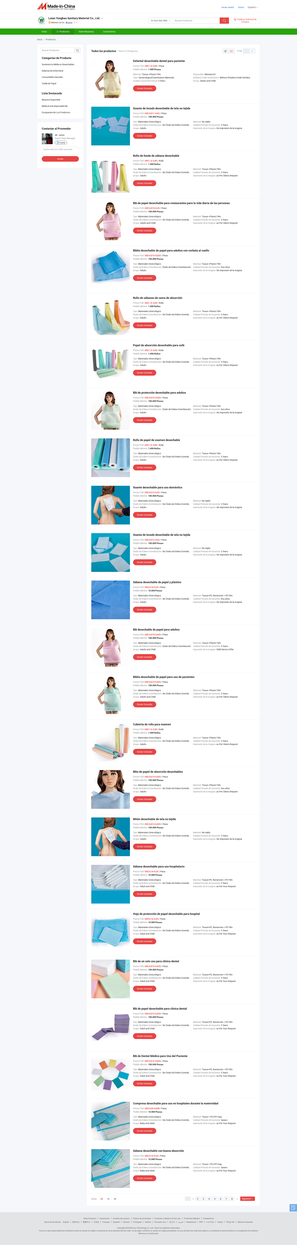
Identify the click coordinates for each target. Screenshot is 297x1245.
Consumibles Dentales (52, 77)
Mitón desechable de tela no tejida (154, 819)
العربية (180, 1222)
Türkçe (220, 1222)
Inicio (44, 31)
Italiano (148, 1222)
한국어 (172, 1222)
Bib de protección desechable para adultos (159, 392)
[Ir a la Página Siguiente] (252, 51)
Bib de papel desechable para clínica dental (160, 1008)
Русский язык (160, 1222)
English (66, 1222)
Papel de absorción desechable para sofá (158, 345)
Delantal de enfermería (52, 70)
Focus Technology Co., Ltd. (142, 1228)
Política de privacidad (142, 1218)
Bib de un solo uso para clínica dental (156, 961)
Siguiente (246, 1198)
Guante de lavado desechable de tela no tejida (161, 108)
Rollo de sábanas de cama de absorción (157, 297)
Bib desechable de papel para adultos (156, 629)
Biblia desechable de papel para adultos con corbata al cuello (171, 250)
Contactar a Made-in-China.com (167, 1218)
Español (116, 1222)
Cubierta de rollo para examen (152, 724)
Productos (64, 31)
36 (108, 1198)
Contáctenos (109, 31)
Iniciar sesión (228, 7)
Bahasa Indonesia (245, 1222)
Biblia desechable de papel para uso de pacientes (163, 677)
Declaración (105, 1218)
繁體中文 (86, 1222)
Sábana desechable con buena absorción (158, 1150)
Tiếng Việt (230, 1222)
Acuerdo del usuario (121, 1218)
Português (137, 1222)
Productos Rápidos (192, 1218)
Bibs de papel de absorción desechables (158, 771)
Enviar (60, 158)
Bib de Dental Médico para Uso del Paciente (160, 1056)
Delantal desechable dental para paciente (159, 61)
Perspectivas (208, 1218)
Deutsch (126, 1222)
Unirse (241, 7)
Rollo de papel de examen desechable (156, 440)
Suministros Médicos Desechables (58, 64)
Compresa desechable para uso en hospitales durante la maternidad (175, 1103)
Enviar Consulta (144, 88)
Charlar (62, 142)
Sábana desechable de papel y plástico (157, 582)
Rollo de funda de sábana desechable (156, 155)
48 (115, 1198)
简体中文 (76, 1222)
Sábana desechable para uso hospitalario (159, 866)
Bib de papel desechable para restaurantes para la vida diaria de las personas (181, 203)
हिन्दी (201, 1222)
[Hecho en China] (57, 6)
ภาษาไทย (210, 1222)
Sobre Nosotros (86, 31)
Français (106, 1222)
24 (101, 1199)
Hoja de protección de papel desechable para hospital (166, 913)
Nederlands (191, 1222)
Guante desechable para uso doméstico (157, 487)
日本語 (96, 1222)
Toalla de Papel (49, 83)
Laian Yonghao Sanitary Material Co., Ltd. (74, 18)
